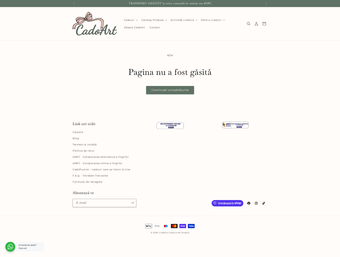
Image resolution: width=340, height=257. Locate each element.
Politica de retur (83, 150)
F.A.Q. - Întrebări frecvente (90, 175)
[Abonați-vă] (132, 203)
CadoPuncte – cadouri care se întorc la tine (101, 169)
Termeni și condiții (85, 144)
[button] (130, 20)
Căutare (78, 132)
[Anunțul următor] (266, 3)
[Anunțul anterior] (74, 3)
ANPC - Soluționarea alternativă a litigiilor (101, 157)
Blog (76, 138)
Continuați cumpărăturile (170, 90)
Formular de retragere (88, 181)
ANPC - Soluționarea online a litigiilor (98, 163)
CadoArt (163, 232)
